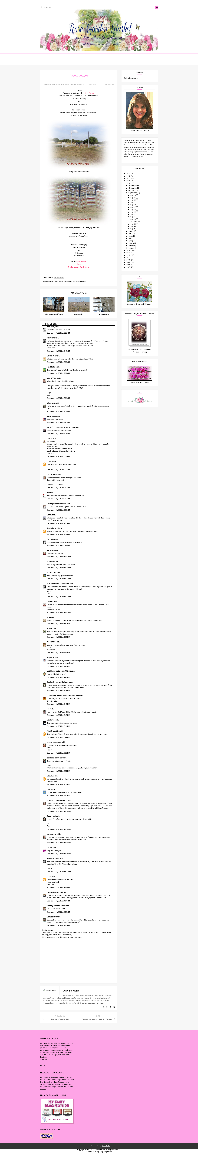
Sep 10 (133, 219)
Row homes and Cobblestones (58, 584)
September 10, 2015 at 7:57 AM (58, 423)
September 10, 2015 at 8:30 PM (58, 753)
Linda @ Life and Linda (55, 892)
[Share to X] (59, 278)
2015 (129, 183)
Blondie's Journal (53, 859)
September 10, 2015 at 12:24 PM (59, 613)
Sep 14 (133, 212)
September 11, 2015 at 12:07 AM (59, 872)
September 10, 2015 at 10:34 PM (59, 811)
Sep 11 (133, 217)
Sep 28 (133, 195)
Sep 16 (133, 210)
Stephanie (50, 658)
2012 (129, 255)
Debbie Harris (52, 475)
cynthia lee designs (54, 742)
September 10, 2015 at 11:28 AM (59, 579)
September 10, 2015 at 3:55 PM (58, 653)
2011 (129, 258)
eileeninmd (51, 403)
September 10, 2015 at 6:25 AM (58, 333)
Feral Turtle (51, 367)
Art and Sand (51, 573)
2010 (129, 260)
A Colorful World (53, 528)
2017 (129, 178)
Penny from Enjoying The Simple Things (61, 427)
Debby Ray (51, 539)
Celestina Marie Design (52, 84)
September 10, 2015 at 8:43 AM (58, 488)
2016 (129, 181)
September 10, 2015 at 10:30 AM (59, 557)
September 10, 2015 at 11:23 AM (59, 568)
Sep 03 (133, 229)
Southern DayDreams (77, 84)
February (131, 246)
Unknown (50, 461)
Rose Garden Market (98, 1150)
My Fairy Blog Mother (104, 1152)
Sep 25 (133, 198)
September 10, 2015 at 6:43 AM (58, 351)
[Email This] (55, 278)
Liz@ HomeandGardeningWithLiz (59, 671)
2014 (129, 250)
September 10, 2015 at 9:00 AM (58, 499)
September (132, 193)
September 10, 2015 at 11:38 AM (59, 597)
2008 (129, 265)
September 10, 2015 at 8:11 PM (58, 726)
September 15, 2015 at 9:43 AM (58, 925)
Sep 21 (133, 202)
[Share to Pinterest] (63, 278)
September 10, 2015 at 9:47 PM (58, 795)
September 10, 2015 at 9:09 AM (58, 534)
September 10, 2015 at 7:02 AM (58, 362)
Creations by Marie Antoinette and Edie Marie (63, 695)
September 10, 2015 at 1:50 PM (58, 624)
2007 (129, 267)
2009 (129, 262)
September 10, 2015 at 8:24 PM (58, 737)
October (131, 190)
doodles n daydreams (55, 758)
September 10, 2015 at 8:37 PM (58, 771)
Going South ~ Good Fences (54, 314)
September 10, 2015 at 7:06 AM (58, 398)
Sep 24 (133, 200)
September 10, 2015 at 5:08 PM (58, 691)
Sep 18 (133, 205)
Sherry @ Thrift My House (56, 906)
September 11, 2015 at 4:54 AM (58, 901)
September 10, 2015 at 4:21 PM (58, 666)
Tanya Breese (52, 416)
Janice (49, 789)
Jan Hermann (51, 378)
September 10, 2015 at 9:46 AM (58, 546)
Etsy (156, 8)
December (132, 186)
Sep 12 (133, 214)
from (79, 264)
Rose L (49, 628)
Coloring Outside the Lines (56, 504)
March (130, 243)
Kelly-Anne (51, 338)
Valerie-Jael (51, 356)
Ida (48, 709)
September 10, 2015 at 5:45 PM (58, 704)
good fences (65, 84)
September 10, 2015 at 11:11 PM (59, 843)
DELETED (50, 776)
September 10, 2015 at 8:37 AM (58, 456)
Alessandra (51, 642)
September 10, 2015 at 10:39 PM (59, 829)
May (130, 238)
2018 (129, 176)
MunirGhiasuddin (53, 731)
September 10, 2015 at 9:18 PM (58, 784)
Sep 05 (133, 226)
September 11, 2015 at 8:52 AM (58, 912)
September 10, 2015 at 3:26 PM (58, 637)
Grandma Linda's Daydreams (57, 800)
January (131, 248)
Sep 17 (133, 207)
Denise (49, 848)
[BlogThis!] (57, 278)
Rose (49, 617)
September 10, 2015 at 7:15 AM (58, 412)
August (131, 231)
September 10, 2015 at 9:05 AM (58, 523)
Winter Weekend (104, 314)
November (132, 188)
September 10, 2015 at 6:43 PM (58, 715)
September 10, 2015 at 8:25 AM (58, 434)
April (130, 241)
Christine (50, 602)
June (130, 236)
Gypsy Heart (51, 816)
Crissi (49, 877)
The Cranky (51, 327)
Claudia (49, 439)
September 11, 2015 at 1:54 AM (58, 888)
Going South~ (78, 314)
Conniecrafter (52, 917)
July (130, 234)
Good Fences (89, 93)
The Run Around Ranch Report (78, 267)
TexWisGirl (51, 550)
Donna (49, 515)
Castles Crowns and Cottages (57, 682)
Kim (48, 493)
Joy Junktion (51, 834)
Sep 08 (133, 224)
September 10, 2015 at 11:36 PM (59, 854)
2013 (129, 253)
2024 (129, 174)
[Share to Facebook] (61, 278)
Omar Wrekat (106, 1146)
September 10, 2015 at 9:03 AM (58, 510)
